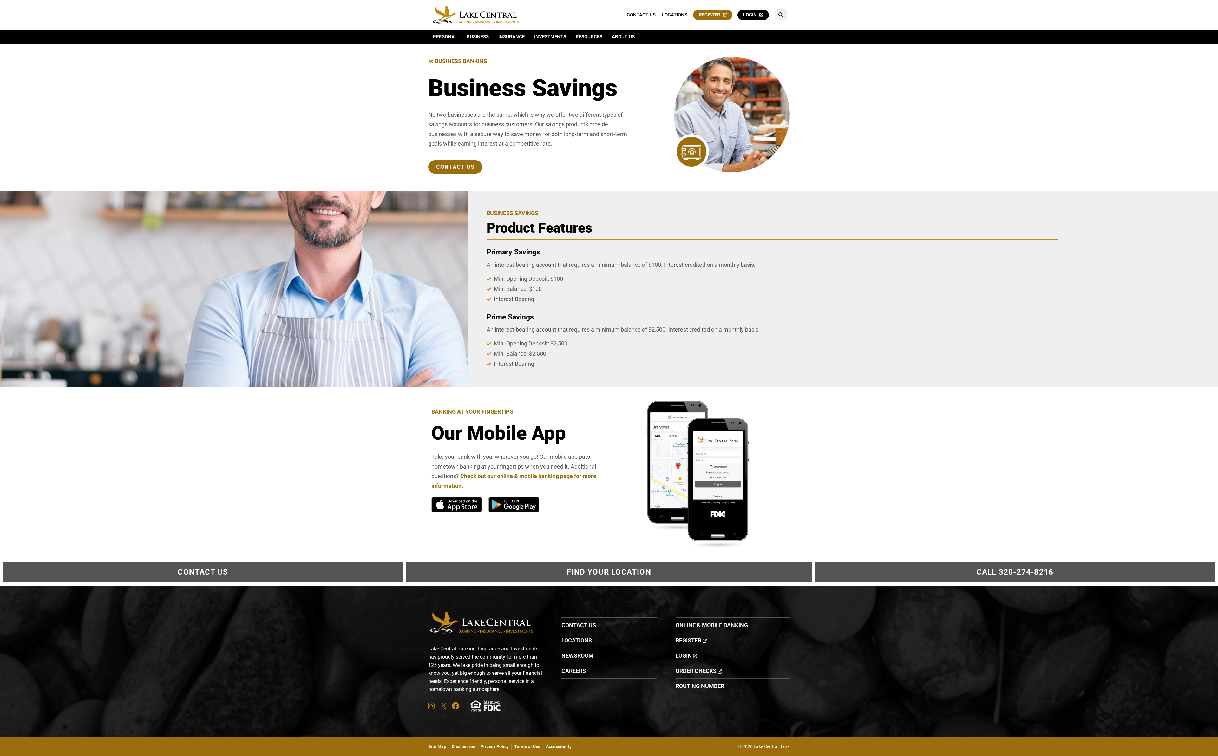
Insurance (511, 37)
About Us (623, 37)
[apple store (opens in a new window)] (456, 504)
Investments (550, 37)
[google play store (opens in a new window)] (513, 504)
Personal (445, 37)
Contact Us (641, 15)
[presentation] (431, 706)
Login (751, 15)
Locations (674, 15)
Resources (589, 37)
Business (478, 37)
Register (711, 15)
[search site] (781, 14)
